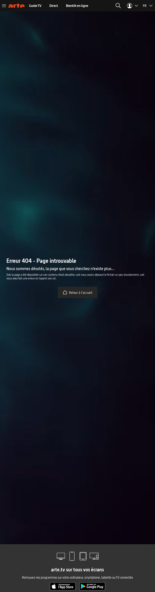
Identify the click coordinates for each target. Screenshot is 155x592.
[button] (74, 5)
